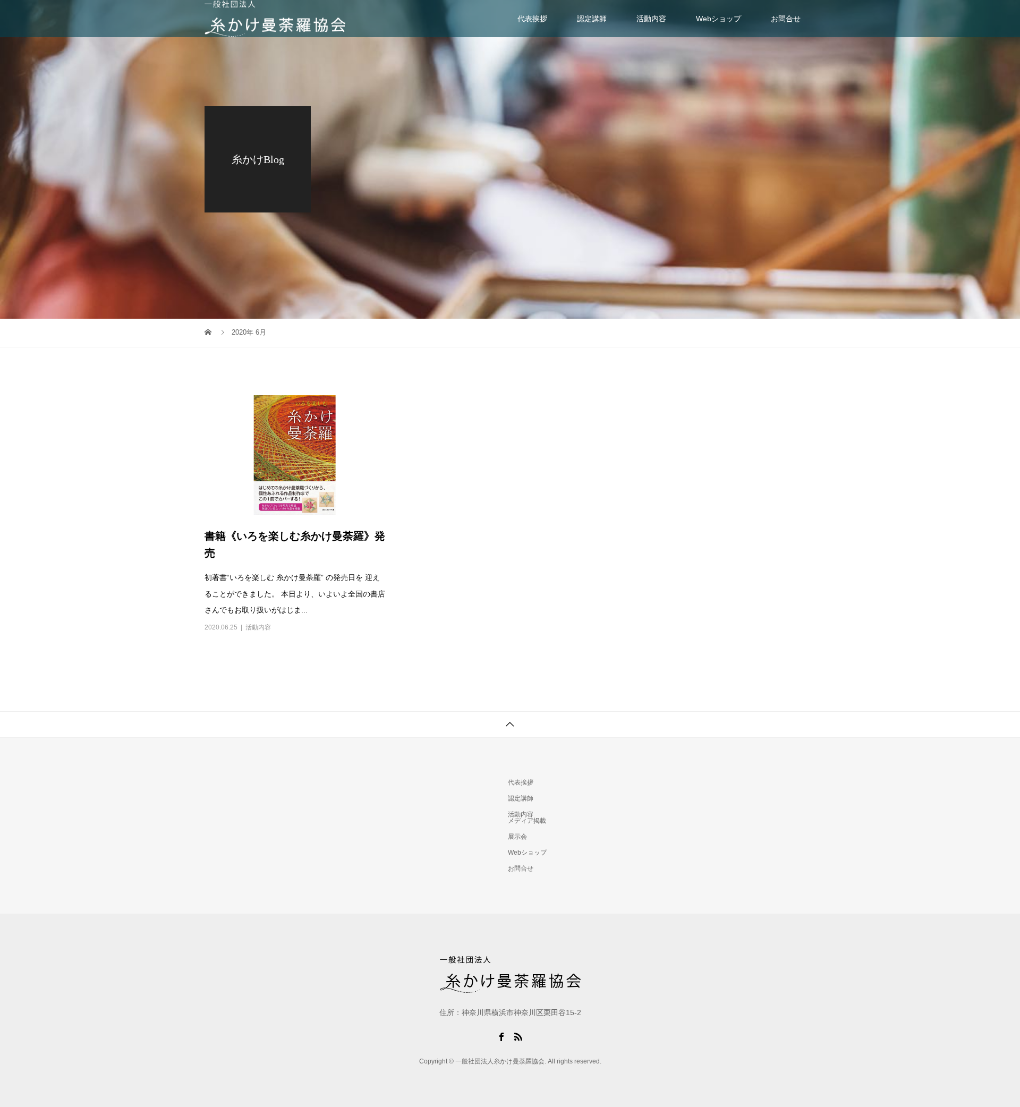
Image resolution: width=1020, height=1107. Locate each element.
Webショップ (718, 18)
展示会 (517, 836)
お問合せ (786, 18)
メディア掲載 (527, 820)
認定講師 (592, 18)
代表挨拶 (532, 18)
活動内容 (651, 18)
